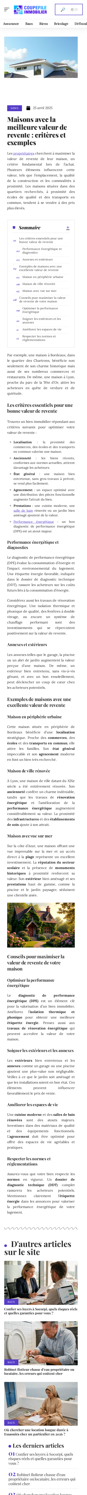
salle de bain (23, 511)
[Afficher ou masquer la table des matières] (54, 227)
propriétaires (23, 153)
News (15, 108)
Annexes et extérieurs (37, 259)
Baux (11, 1301)
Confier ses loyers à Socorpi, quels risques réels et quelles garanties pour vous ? (40, 1311)
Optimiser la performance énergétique (40, 310)
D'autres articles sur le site (37, 1247)
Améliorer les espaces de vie (41, 329)
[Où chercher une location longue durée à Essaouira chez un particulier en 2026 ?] (41, 1404)
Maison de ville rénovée (38, 284)
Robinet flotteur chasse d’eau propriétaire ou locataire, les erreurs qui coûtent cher (39, 1371)
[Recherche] (63, 9)
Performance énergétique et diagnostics (42, 250)
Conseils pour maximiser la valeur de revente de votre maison (42, 299)
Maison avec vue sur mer (39, 291)
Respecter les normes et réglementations (39, 338)
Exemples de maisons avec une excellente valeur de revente (40, 268)
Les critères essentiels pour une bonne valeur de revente (41, 240)
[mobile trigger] (7, 9)
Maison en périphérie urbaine (42, 277)
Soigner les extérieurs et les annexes (41, 320)
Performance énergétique (34, 522)
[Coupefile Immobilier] (30, 9)
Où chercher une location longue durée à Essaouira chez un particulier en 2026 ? (36, 1432)
